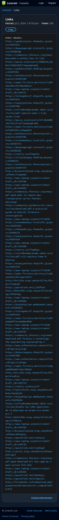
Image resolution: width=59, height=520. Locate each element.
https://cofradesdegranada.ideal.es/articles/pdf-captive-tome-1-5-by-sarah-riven (29, 113)
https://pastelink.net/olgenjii (25, 478)
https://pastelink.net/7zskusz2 (25, 438)
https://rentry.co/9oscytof (22, 386)
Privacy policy (28, 516)
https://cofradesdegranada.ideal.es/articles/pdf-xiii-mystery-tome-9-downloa (29, 256)
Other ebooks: (29, 263)
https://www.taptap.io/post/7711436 (27, 325)
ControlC (6, 10)
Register (52, 3)
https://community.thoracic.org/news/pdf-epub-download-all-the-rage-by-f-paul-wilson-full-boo (29, 461)
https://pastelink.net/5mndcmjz (25, 475)
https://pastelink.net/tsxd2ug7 (25, 448)
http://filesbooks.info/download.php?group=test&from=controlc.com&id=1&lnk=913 (29, 485)
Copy (10, 29)
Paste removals (34, 510)
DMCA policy (51, 510)
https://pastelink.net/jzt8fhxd (25, 287)
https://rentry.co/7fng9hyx (22, 250)
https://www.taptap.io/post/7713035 (27, 219)
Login (41, 3)
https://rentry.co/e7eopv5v (22, 154)
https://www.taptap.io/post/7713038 (27, 270)
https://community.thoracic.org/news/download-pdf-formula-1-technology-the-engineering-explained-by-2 (29, 338)
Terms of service (10, 516)
